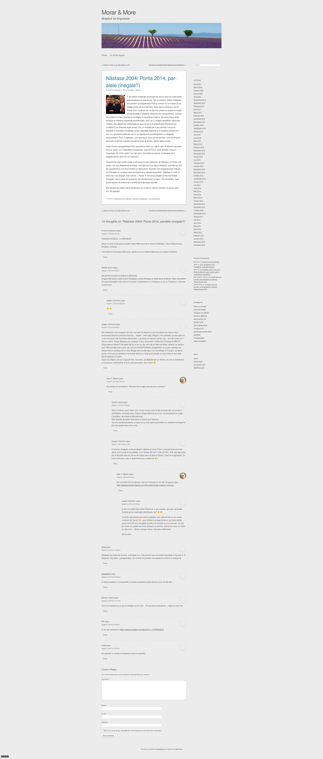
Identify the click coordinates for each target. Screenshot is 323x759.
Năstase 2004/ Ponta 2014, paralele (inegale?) (141, 81)
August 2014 (198, 182)
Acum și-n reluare (200, 306)
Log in (196, 358)
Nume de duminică (200, 325)
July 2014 (197, 185)
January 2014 (198, 200)
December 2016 (199, 119)
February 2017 (199, 115)
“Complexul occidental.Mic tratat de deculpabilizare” (167, 65)
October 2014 (198, 175)
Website (104, 722)
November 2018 (199, 103)
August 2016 (198, 131)
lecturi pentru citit (200, 319)
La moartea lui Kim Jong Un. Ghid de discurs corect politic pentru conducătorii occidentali (207, 272)
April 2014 (197, 194)
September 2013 (200, 213)
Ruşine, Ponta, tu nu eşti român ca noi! (116, 65)
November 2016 (199, 122)
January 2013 (198, 238)
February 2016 (199, 147)
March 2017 (198, 112)
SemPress (178, 749)
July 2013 (197, 219)
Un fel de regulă (117, 55)
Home (104, 55)
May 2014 (197, 191)
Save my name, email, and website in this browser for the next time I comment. (133, 730)
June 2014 (197, 188)
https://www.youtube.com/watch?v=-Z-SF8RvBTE (142, 629)
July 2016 (197, 134)
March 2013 (198, 232)
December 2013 (199, 204)
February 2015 (199, 163)
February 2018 (199, 106)
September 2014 (200, 178)
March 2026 (198, 87)
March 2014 (198, 197)
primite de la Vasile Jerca (203, 331)
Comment (106, 679)
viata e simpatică (200, 341)
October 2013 (198, 210)
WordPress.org (199, 367)
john (103, 547)
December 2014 (199, 169)
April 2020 (197, 96)
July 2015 (197, 160)
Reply (105, 257)
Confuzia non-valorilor (122, 198)
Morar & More (119, 12)
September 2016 (200, 128)
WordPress (160, 749)
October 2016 (198, 125)
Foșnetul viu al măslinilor (210, 262)
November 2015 (199, 153)
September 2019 (200, 100)
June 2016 (197, 137)
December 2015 (199, 150)
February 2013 (199, 235)
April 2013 (197, 229)
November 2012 (199, 245)
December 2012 (199, 241)
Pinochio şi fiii (199, 328)
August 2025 (198, 93)
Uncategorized (199, 338)
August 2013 (198, 216)
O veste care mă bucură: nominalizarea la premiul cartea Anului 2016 (207, 279)
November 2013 (199, 207)
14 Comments (154, 198)
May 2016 (197, 141)
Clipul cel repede (200, 309)
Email (104, 713)
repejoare (197, 334)
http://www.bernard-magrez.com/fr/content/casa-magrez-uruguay (145, 485)
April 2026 (197, 84)
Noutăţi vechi (198, 322)
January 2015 (198, 166)
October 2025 (198, 90)
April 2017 (197, 109)
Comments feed (199, 364)
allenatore (106, 573)
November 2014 (199, 172)
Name (104, 705)
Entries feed (198, 361)
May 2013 (197, 226)
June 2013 (197, 223)
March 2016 (198, 144)
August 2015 (198, 156)
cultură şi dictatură (139, 198)
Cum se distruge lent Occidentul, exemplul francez (204, 265)
